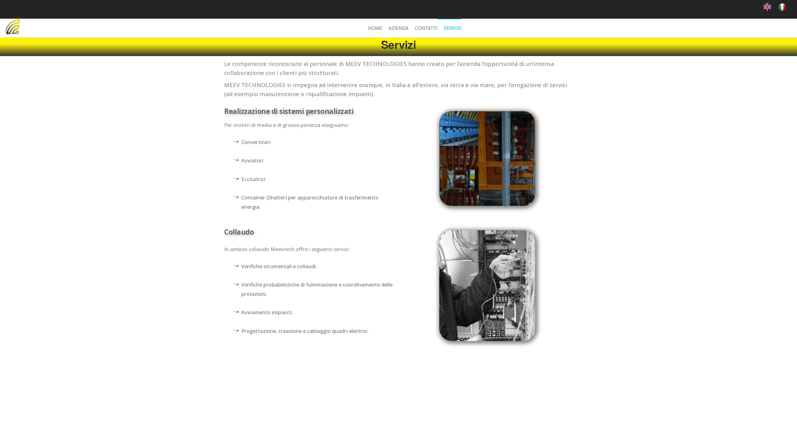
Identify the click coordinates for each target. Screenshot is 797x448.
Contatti (426, 28)
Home (375, 28)
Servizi (452, 28)
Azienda (398, 28)
